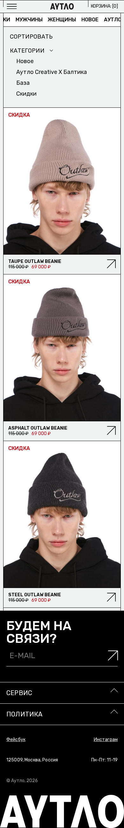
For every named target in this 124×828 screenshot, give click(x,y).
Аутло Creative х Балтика (51, 72)
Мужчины (24, 20)
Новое (85, 20)
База (23, 82)
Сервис (19, 693)
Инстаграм (106, 739)
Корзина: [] (104, 6)
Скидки (26, 93)
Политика (24, 714)
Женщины (57, 20)
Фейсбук (15, 739)
